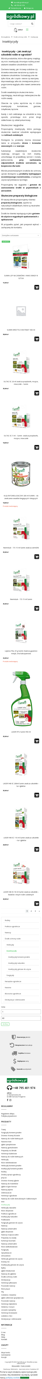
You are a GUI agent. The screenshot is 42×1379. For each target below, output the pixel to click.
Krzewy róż (5, 1262)
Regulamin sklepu (7, 1114)
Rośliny (7, 920)
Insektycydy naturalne (16, 963)
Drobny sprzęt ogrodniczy (11, 1174)
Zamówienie (5, 1355)
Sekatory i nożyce (7, 1307)
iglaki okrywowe (7, 1232)
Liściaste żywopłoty (8, 1310)
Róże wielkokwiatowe (9, 1247)
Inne (2, 1201)
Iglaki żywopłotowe (8, 1144)
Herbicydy (10, 945)
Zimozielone (5, 1256)
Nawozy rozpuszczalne (10, 1235)
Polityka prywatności (9, 1116)
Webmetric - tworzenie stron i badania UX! (25, 1369)
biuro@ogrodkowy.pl (21, 2)
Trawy (3, 1129)
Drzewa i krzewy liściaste (10, 1135)
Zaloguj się (29, 8)
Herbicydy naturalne (8, 1208)
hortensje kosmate (8, 1241)
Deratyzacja (5, 1280)
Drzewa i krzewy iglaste (10, 1180)
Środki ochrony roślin (20, 37)
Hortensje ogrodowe (9, 1195)
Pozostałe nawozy (8, 1286)
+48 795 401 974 (19, 5)
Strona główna (5, 37)
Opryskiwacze (6, 1253)
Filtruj (5, 1024)
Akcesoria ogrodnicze (13, 993)
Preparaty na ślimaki (8, 1150)
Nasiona (8, 987)
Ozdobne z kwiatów (8, 1295)
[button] (36, 287)
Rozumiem (24, 1378)
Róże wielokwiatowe (9, 1162)
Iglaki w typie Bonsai (9, 1186)
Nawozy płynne (7, 1190)
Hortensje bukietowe (9, 1153)
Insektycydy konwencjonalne (19, 957)
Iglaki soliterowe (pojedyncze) (12, 1298)
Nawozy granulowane (9, 1147)
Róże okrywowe (7, 1211)
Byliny (3, 1268)
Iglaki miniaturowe (8, 1271)
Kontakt (4, 1339)
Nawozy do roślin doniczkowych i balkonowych (19, 1199)
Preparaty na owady (8, 1238)
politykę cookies (13, 1377)
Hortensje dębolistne (9, 1304)
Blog (3, 1335)
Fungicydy (10, 975)
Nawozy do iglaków (8, 1274)
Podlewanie (5, 1220)
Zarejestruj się (16, 8)
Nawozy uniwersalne (9, 1229)
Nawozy (8, 932)
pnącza (4, 1178)
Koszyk (4, 1357)
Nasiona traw (6, 1141)
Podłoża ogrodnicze (12, 926)
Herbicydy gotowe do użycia (11, 1259)
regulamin (16, 1366)
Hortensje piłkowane (9, 1283)
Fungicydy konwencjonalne (11, 1132)
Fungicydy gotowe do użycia (12, 1223)
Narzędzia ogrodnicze (13, 981)
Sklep (3, 1337)
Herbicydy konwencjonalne (11, 1165)
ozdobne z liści (6, 1316)
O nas (3, 1332)
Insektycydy (12, 951)
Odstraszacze (6, 1193)
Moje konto (5, 1352)
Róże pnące (5, 1289)
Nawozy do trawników (9, 1184)
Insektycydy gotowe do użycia (19, 969)
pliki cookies (25, 1366)
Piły (2, 1292)
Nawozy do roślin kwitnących (12, 1138)
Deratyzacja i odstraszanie (15, 1000)
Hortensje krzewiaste (9, 1313)
